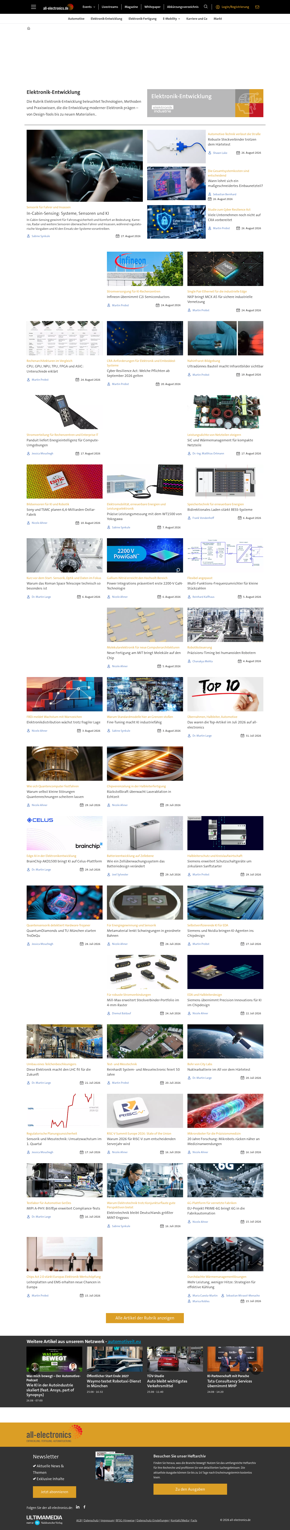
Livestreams (110, 7)
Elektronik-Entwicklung (106, 19)
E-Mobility (170, 19)
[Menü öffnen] (33, 7)
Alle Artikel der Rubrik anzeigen (144, 1318)
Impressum (107, 1520)
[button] (34, 1369)
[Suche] (206, 7)
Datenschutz (91, 1520)
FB (85, 1507)
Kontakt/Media (180, 1520)
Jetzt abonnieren (54, 1491)
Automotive (76, 19)
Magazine (131, 7)
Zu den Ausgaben (190, 1489)
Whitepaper (152, 7)
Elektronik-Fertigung (143, 19)
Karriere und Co (196, 19)
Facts (194, 1520)
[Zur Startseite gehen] (58, 7)
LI (79, 1507)
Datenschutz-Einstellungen (153, 1520)
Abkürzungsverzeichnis (183, 7)
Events (87, 7)
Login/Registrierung (235, 7)
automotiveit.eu (124, 1342)
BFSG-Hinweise (125, 1520)
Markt (218, 19)
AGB (79, 1520)
